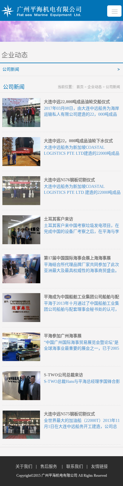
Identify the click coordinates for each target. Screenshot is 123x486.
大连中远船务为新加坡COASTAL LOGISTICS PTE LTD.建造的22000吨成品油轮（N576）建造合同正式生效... (82, 192)
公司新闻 (10, 69)
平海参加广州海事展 (63, 336)
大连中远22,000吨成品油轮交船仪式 (77, 102)
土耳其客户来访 (58, 219)
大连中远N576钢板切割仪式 (69, 180)
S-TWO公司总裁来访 (63, 375)
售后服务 (49, 466)
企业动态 (94, 87)
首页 (80, 87)
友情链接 (99, 466)
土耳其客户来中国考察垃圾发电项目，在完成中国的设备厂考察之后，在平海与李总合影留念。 (81, 231)
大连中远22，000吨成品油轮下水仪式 (78, 141)
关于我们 (24, 466)
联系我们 (74, 466)
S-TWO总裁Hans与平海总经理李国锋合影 (82, 381)
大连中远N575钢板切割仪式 (69, 414)
